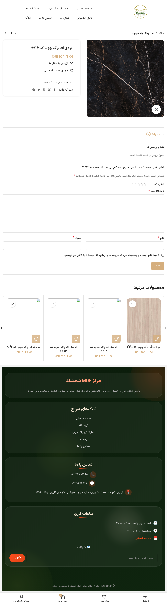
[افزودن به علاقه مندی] (132, 303)
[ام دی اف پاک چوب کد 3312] (104, 320)
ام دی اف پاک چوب (143, 33)
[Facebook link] (54, 90)
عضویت (17, 558)
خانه (161, 33)
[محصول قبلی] (15, 33)
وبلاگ (83, 439)
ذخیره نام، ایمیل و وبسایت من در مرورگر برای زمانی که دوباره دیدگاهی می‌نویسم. (111, 255)
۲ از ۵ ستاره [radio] (141, 184)
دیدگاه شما (156, 191)
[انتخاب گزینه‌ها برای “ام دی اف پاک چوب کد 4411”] (157, 339)
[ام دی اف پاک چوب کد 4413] (63, 320)
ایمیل (77, 238)
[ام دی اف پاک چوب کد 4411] (144, 320)
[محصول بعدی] (5, 33)
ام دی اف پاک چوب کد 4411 (143, 347)
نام (161, 238)
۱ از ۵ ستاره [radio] (144, 184)
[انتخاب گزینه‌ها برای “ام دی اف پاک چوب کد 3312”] (116, 339)
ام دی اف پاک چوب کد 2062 (23, 347)
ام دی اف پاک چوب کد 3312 (103, 349)
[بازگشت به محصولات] (10, 33)
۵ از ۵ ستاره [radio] (132, 184)
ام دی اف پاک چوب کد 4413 (63, 349)
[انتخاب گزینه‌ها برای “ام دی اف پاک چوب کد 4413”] (76, 339)
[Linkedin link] (38, 90)
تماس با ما (45, 18)
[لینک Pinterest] (44, 90)
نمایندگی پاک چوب (58, 9)
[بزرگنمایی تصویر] (156, 109)
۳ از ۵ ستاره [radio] (138, 184)
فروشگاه (34, 9)
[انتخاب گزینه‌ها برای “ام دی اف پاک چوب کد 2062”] (36, 339)
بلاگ (28, 18)
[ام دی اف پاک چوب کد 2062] (23, 320)
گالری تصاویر (85, 18)
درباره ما (64, 18)
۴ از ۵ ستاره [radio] (135, 184)
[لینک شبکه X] (49, 90)
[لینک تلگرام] (33, 90)
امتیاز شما (157, 184)
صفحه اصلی (84, 9)
